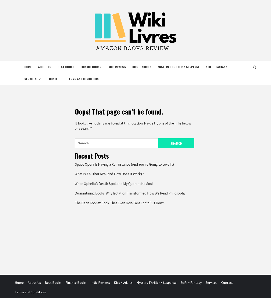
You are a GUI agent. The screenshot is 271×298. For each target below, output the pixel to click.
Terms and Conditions (83, 79)
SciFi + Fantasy (216, 66)
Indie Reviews (117, 66)
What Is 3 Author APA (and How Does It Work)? (109, 174)
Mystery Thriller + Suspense (178, 66)
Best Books (66, 66)
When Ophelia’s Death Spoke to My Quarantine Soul (114, 183)
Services (30, 79)
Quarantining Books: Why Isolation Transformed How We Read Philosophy (130, 193)
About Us (44, 66)
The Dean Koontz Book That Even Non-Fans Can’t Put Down (120, 203)
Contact (55, 79)
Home (28, 66)
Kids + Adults (141, 66)
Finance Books (91, 66)
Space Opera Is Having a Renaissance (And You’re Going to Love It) (124, 164)
